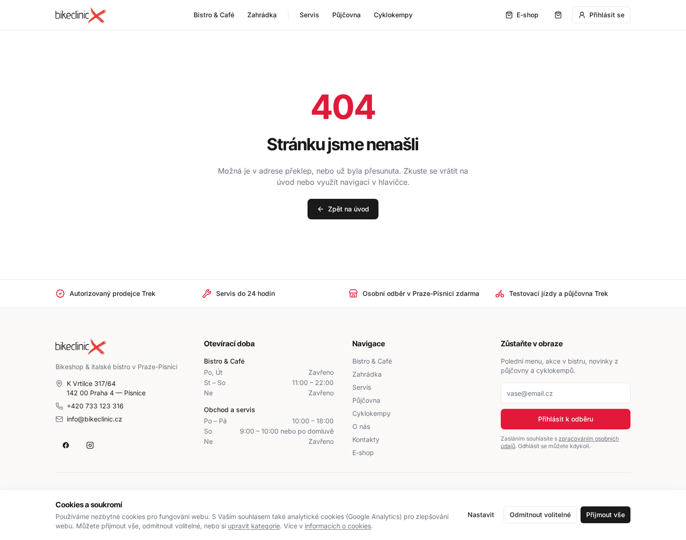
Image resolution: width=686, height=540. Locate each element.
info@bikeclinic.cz (94, 419)
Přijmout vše (605, 515)
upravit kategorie (254, 526)
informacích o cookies (338, 526)
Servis (309, 15)
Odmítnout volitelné (540, 515)
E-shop (363, 452)
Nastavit (481, 515)
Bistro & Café (214, 15)
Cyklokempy (393, 15)
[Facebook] (66, 445)
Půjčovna (346, 15)
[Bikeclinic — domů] (81, 15)
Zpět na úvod (348, 209)
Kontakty (365, 439)
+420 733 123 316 (95, 406)
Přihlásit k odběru (565, 419)
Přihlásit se (606, 15)
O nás (361, 426)
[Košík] (558, 15)
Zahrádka (262, 15)
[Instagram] (90, 445)
